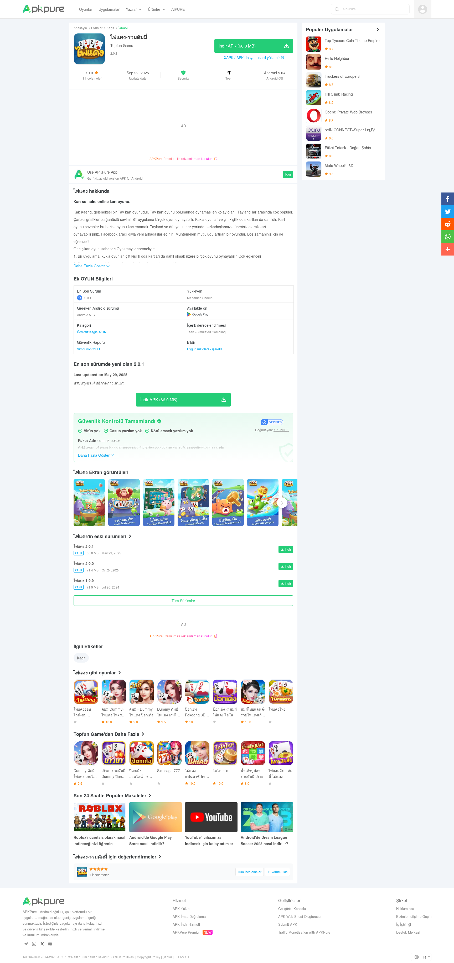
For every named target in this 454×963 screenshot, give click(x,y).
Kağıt (110, 27)
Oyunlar (96, 27)
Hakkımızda (405, 908)
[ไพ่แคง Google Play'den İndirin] (197, 314)
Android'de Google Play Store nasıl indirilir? (150, 840)
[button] (183, 75)
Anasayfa (80, 27)
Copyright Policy (148, 957)
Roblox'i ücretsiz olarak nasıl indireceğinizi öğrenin (99, 840)
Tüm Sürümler (183, 600)
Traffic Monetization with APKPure (304, 932)
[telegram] (26, 944)
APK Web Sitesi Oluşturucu (299, 916)
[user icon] (422, 9)
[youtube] (50, 944)
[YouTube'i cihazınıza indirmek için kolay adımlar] (211, 817)
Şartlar (167, 957)
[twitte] (42, 944)
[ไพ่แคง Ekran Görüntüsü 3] (193, 502)
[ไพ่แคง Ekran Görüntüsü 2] (158, 502)
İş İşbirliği (403, 924)
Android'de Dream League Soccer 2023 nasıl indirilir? (264, 840)
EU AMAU (181, 957)
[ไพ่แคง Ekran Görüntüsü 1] (124, 502)
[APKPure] (43, 9)
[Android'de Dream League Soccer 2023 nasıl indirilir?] (267, 817)
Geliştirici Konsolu (292, 908)
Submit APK (287, 924)
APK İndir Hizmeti (186, 924)
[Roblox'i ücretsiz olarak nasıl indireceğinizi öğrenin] (100, 817)
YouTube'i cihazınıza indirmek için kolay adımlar (209, 840)
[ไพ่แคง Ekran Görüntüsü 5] (262, 502)
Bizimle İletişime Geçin (413, 916)
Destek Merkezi (408, 932)
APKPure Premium (187, 932)
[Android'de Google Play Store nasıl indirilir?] (155, 817)
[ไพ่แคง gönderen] (89, 502)
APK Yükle (181, 908)
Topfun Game (121, 45)
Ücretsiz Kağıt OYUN (91, 332)
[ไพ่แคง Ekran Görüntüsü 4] (228, 502)
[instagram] (34, 944)
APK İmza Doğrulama (189, 916)
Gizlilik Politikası (123, 957)
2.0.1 (87, 297)
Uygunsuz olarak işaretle (205, 349)
